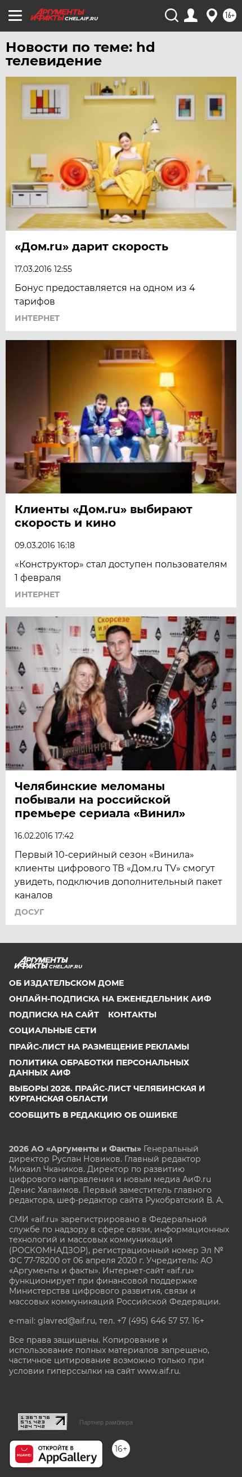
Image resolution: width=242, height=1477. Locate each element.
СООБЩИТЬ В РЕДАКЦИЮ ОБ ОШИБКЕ (93, 1115)
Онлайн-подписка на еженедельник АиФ (110, 999)
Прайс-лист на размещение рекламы (99, 1047)
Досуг (29, 912)
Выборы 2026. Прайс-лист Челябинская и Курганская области (107, 1093)
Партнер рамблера (106, 1422)
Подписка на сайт (54, 1014)
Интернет (37, 318)
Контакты (132, 1014)
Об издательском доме (66, 983)
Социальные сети (53, 1030)
